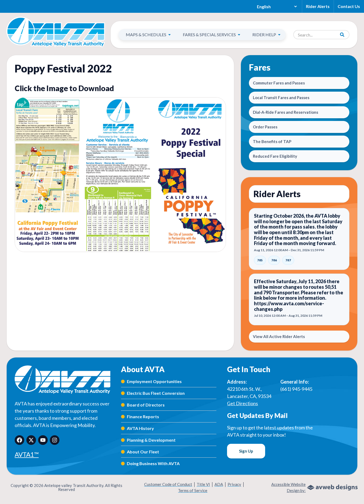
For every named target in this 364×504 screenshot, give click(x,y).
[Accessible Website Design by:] (332, 487)
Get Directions (242, 403)
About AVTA (143, 369)
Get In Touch (248, 369)
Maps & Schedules (146, 34)
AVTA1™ (27, 454)
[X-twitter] (31, 440)
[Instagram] (54, 440)
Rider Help (264, 34)
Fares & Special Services (209, 34)
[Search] (342, 34)
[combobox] (314, 34)
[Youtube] (43, 440)
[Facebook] (19, 440)
